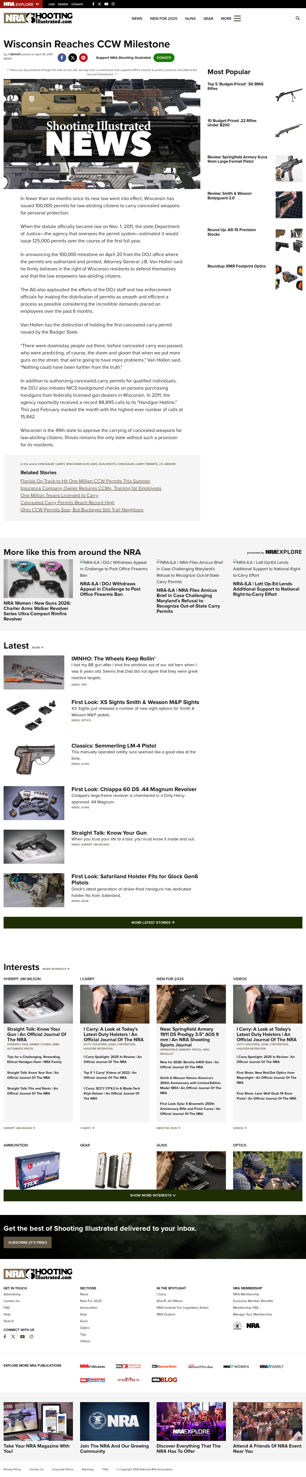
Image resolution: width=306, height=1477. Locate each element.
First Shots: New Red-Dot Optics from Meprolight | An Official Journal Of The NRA (266, 1077)
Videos (240, 979)
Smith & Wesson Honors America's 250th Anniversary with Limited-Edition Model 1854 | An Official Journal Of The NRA (190, 1085)
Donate (77, 4)
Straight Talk (17, 1044)
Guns (190, 18)
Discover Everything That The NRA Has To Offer (189, 1448)
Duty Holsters (95, 1044)
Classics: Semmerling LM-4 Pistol (113, 745)
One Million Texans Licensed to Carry (59, 495)
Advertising (12, 1294)
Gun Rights (107, 464)
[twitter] (72, 55)
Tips (84, 685)
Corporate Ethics (62, 1469)
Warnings (88, 1469)
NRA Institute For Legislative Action (183, 1307)
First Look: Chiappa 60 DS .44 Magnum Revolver (134, 789)
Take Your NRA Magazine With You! (37, 1448)
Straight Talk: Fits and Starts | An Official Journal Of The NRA (32, 1091)
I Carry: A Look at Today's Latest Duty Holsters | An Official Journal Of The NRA (114, 1034)
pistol (197, 1049)
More (36, 647)
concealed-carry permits (138, 464)
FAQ (7, 1307)
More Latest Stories (172, 922)
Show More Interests (179, 1195)
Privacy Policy (12, 1469)
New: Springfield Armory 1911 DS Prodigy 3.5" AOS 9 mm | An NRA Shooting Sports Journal (189, 1036)
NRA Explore (166, 1314)
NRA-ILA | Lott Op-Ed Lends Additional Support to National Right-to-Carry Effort (266, 589)
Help (7, 1314)
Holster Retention (98, 1048)
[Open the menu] (237, 18)
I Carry (87, 979)
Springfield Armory (175, 1049)
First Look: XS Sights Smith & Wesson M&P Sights (135, 702)
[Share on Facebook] (61, 55)
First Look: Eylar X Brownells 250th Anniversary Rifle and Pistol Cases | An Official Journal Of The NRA (190, 1108)
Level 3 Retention (121, 1044)
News (137, 18)
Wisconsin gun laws (81, 464)
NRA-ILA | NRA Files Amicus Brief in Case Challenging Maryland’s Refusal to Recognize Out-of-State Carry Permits (188, 601)
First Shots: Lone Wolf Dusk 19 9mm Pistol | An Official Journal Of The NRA (266, 1096)
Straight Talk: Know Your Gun (109, 832)
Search (9, 1321)
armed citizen (40, 1044)
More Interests (54, 969)
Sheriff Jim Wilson (95, 844)
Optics (86, 720)
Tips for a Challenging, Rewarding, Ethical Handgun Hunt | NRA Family (34, 1059)
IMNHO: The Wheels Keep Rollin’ (113, 658)
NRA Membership (246, 1294)
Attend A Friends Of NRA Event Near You (267, 1448)
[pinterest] (83, 55)
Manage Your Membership (252, 1314)
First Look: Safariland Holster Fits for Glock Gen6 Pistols (134, 879)
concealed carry (51, 464)
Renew (63, 4)
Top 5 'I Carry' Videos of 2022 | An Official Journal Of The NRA (110, 1075)
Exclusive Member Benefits (253, 1301)
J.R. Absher (167, 464)
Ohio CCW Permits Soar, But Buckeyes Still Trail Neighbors (82, 509)
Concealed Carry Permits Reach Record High (68, 502)
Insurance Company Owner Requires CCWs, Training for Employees (91, 488)
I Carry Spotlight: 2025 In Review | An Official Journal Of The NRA (113, 1059)
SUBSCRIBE (27, 1242)
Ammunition (16, 1145)
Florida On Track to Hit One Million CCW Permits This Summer (85, 481)
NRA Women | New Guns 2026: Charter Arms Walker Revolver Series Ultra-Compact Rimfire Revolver (37, 610)
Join (51, 4)
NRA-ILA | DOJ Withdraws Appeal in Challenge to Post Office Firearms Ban (110, 589)
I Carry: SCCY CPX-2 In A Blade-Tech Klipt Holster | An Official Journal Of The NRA (112, 1093)
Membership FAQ (246, 1307)
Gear (208, 18)
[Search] (297, 18)
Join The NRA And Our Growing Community (114, 1448)
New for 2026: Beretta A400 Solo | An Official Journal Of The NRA (189, 1065)
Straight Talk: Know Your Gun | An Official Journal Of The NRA (36, 1034)
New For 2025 (163, 18)
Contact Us (12, 1301)
